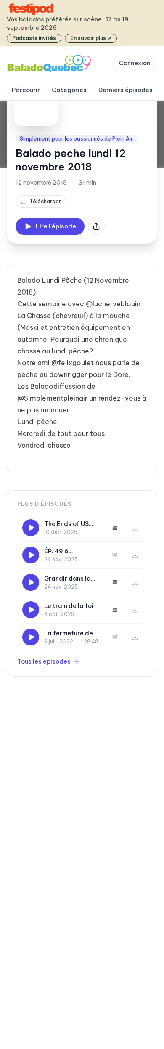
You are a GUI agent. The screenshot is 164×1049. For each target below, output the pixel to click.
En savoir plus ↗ (90, 38)
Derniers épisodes (125, 90)
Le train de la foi (68, 606)
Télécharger (45, 201)
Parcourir (26, 90)
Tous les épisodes (44, 661)
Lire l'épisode (56, 226)
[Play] (30, 527)
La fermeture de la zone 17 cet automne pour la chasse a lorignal (72, 633)
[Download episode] (135, 527)
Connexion (134, 63)
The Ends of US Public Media (66, 524)
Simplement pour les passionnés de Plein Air (76, 138)
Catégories (69, 90)
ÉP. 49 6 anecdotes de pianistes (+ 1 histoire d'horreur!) (72, 551)
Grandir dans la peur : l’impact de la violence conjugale (69, 579)
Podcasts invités (34, 38)
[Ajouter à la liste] (115, 527)
